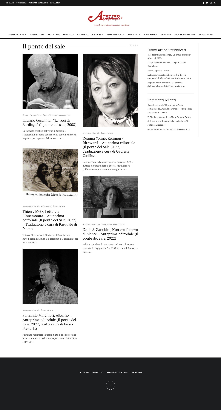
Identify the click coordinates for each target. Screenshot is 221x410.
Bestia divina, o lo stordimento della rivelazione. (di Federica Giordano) (169, 121)
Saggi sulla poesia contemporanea (56, 115)
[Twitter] (207, 2)
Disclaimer (55, 3)
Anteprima (165, 34)
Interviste (68, 34)
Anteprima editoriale (31, 206)
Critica (25, 115)
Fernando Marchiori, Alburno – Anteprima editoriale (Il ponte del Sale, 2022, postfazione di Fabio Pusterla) (49, 321)
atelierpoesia (46, 206)
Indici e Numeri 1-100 (185, 34)
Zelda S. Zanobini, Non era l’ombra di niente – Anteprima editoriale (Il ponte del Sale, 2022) (110, 233)
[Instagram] (211, 2)
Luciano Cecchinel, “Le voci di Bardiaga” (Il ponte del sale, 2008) (49, 122)
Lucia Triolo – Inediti (157, 112)
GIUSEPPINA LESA (156, 129)
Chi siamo (10, 3)
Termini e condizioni (38, 3)
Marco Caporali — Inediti (158, 70)
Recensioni (82, 34)
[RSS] (214, 2)
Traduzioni (54, 34)
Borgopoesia (150, 34)
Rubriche (96, 34)
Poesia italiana (16, 34)
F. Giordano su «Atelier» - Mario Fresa (164, 117)
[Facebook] (203, 2)
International (114, 34)
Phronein (133, 34)
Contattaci (21, 3)
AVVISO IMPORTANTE (179, 129)
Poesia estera (37, 34)
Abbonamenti (206, 34)
